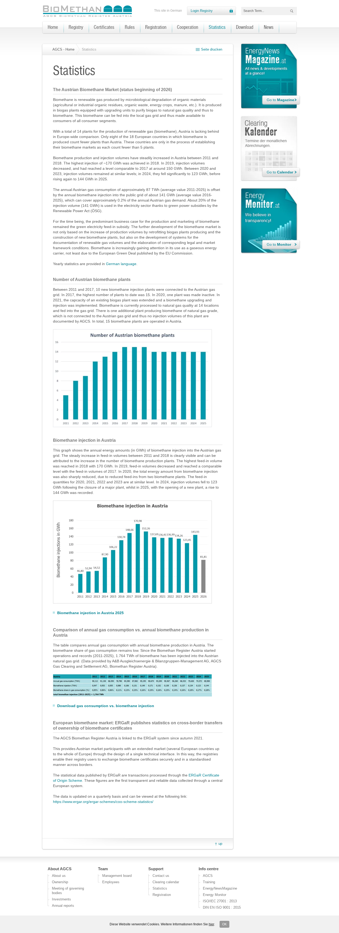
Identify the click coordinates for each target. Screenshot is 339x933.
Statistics (217, 27)
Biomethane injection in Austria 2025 (90, 613)
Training (209, 882)
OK (224, 924)
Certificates (104, 27)
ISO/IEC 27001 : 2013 (220, 901)
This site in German (168, 10)
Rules (130, 27)
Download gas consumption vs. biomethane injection (105, 706)
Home (53, 27)
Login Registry (202, 11)
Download (244, 27)
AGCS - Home (63, 49)
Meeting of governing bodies (68, 890)
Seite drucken (211, 49)
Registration (155, 27)
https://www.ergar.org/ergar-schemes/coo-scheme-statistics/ (103, 802)
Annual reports (63, 906)
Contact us (161, 876)
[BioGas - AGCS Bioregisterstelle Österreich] (88, 11)
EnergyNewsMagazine (220, 888)
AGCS (208, 876)
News (268, 27)
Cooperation (187, 27)
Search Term (291, 12)
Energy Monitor (214, 895)
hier (211, 924)
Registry (76, 27)
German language (121, 264)
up (220, 844)
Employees (110, 882)
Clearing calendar (166, 882)
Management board (117, 876)
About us (59, 876)
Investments (61, 899)
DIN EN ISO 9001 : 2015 (222, 907)
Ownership (60, 882)
